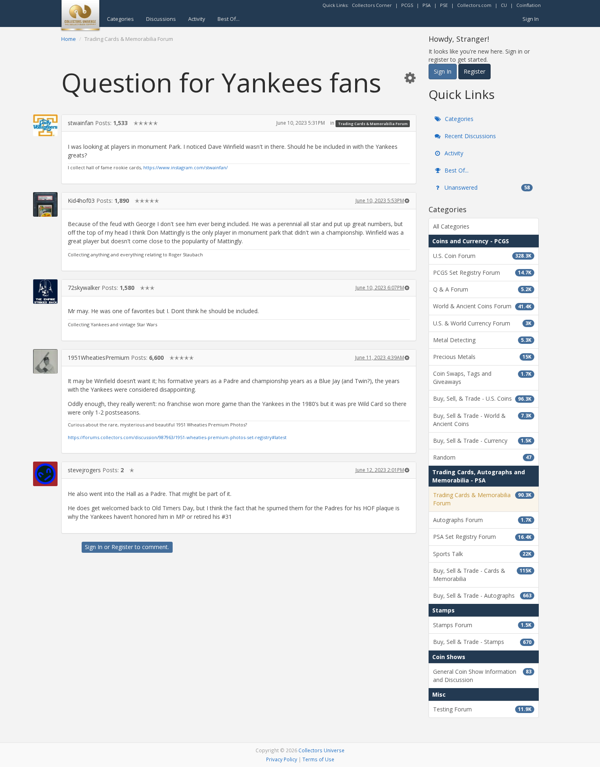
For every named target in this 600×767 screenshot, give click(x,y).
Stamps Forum (482, 625)
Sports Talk (482, 554)
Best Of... (229, 18)
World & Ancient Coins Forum (482, 306)
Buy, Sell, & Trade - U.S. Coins (482, 398)
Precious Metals (482, 357)
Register (122, 547)
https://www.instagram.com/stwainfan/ (185, 167)
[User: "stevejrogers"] (45, 474)
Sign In (530, 18)
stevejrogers (84, 470)
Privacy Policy (281, 759)
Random (482, 457)
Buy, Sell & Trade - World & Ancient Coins (482, 420)
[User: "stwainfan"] (45, 125)
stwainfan (80, 123)
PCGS (407, 5)
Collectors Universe (321, 750)
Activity (196, 18)
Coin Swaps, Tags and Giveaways (482, 378)
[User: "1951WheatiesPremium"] (45, 361)
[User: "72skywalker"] (45, 291)
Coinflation (528, 5)
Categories (120, 18)
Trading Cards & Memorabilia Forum (373, 123)
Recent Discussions (469, 136)
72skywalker (84, 288)
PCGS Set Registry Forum (482, 272)
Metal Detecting (482, 340)
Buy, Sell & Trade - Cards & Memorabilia (482, 575)
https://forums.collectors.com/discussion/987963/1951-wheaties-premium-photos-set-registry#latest (177, 437)
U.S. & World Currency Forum (482, 323)
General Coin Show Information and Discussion (482, 676)
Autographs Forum (482, 520)
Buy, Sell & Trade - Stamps (482, 642)
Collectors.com (474, 5)
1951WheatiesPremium (98, 357)
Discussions (161, 18)
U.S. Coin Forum (482, 256)
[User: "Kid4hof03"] (45, 204)
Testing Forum (482, 709)
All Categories (451, 226)
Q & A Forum (482, 289)
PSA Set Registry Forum (482, 536)
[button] (409, 77)
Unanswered (486, 187)
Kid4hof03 (81, 200)
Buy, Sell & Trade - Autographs (482, 595)
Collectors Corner (372, 5)
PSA (426, 5)
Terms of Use (318, 759)
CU (504, 5)
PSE (444, 5)
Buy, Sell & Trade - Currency (482, 440)
